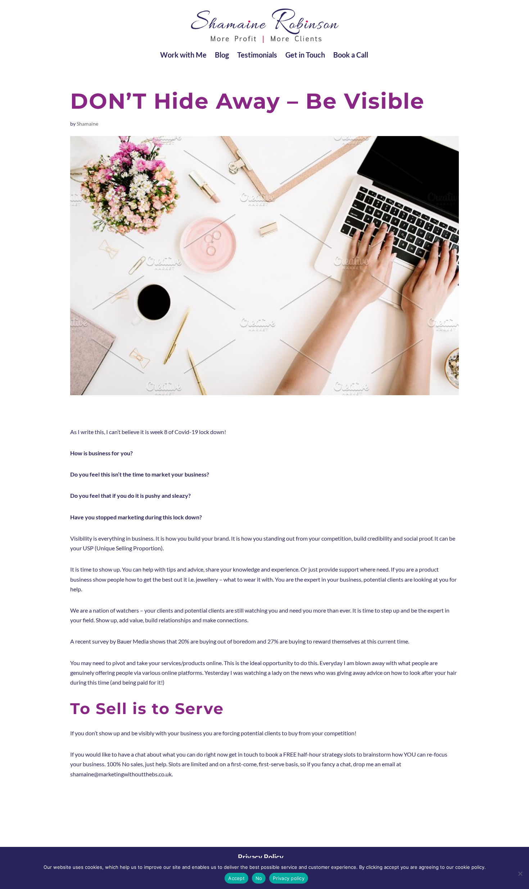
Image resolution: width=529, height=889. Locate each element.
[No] (520, 873)
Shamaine (87, 124)
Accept (236, 878)
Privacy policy (288, 878)
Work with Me (183, 55)
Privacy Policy (261, 857)
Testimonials (257, 55)
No (259, 878)
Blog (222, 55)
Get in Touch (305, 55)
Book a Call (350, 55)
